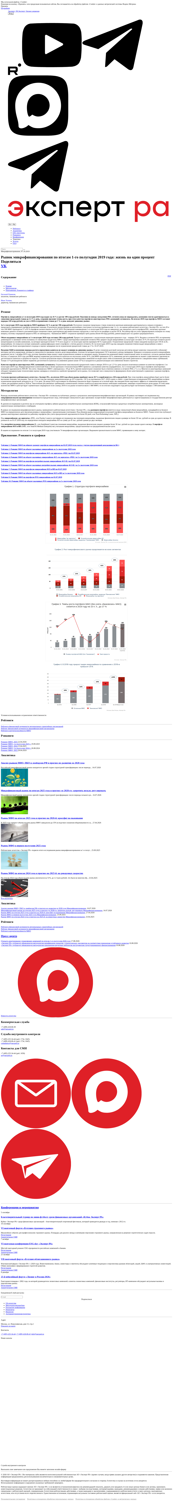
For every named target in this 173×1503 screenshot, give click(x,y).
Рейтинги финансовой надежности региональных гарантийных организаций (32, 726)
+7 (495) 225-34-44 (8, 1334)
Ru (14, 224)
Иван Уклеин (6, 300)
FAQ (14, 243)
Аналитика (17, 231)
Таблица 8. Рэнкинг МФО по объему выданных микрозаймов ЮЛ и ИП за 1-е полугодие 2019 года (42, 473)
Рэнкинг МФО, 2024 (9, 746)
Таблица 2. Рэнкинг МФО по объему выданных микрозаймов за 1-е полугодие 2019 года (38, 449)
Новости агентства (8, 1016)
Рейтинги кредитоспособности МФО (16, 731)
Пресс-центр (9, 936)
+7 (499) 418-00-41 (23, 1334)
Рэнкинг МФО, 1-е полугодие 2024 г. (16, 748)
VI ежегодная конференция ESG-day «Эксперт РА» (27, 1243)
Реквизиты (10, 1310)
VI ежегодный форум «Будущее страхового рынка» (27, 1228)
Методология (11, 288)
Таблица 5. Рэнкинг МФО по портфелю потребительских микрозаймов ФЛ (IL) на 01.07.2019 (40, 461)
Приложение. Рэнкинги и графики (20, 290)
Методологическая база (15, 1305)
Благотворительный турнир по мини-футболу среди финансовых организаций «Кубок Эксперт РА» (52, 1217)
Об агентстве (11, 1303)
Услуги (15, 241)
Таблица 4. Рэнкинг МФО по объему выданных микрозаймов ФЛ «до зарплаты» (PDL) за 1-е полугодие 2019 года (49, 457)
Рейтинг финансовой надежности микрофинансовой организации (27, 729)
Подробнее (5, 8)
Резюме (9, 286)
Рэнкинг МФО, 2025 (9, 742)
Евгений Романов (8, 294)
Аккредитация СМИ (9, 1237)
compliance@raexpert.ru (10, 1043)
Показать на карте (8, 1326)
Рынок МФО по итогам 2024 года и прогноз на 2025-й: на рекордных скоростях (42, 873)
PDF (169, 276)
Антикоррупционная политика (18, 1314)
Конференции (18, 237)
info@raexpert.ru (37, 1334)
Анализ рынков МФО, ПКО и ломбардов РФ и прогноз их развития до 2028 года (42, 763)
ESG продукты (19, 233)
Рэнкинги (17, 235)
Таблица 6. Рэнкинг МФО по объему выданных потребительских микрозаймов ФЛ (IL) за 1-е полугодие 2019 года (49, 465)
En (10, 224)
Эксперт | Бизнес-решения (28, 11)
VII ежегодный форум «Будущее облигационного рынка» (30, 1259)
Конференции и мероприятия (20, 1207)
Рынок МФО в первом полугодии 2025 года (23, 845)
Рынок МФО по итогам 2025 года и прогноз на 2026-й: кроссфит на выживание (42, 818)
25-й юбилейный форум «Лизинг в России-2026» (26, 1277)
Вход (11, 13)
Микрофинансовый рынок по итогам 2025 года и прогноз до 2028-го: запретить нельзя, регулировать (53, 790)
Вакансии (10, 1312)
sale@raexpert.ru (7, 1029)
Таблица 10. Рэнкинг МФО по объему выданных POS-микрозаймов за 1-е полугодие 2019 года (41, 481)
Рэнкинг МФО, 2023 (9, 750)
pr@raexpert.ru (6, 1055)
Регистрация (6, 1235)
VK (4, 266)
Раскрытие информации (15, 1307)
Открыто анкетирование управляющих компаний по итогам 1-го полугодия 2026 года (35, 941)
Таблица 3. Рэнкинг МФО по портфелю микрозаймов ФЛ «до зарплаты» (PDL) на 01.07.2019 (40, 453)
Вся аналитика (7, 898)
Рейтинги (16, 229)
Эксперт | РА (13, 11)
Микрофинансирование (76, 908)
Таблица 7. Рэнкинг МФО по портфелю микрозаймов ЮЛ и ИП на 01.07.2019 (33, 469)
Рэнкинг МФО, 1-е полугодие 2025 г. (16, 744)
